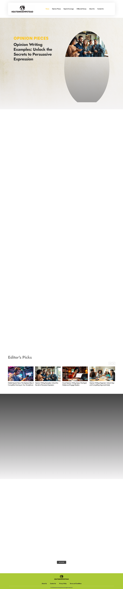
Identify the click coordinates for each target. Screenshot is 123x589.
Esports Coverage (69, 9)
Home (47, 9)
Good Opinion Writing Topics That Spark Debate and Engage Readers (74, 384)
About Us (91, 9)
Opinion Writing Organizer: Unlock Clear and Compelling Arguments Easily (102, 384)
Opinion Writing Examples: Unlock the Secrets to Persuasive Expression (33, 52)
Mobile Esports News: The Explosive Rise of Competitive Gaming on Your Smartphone (20, 384)
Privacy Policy (63, 583)
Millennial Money (81, 9)
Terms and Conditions (75, 583)
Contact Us (100, 9)
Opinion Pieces (56, 9)
